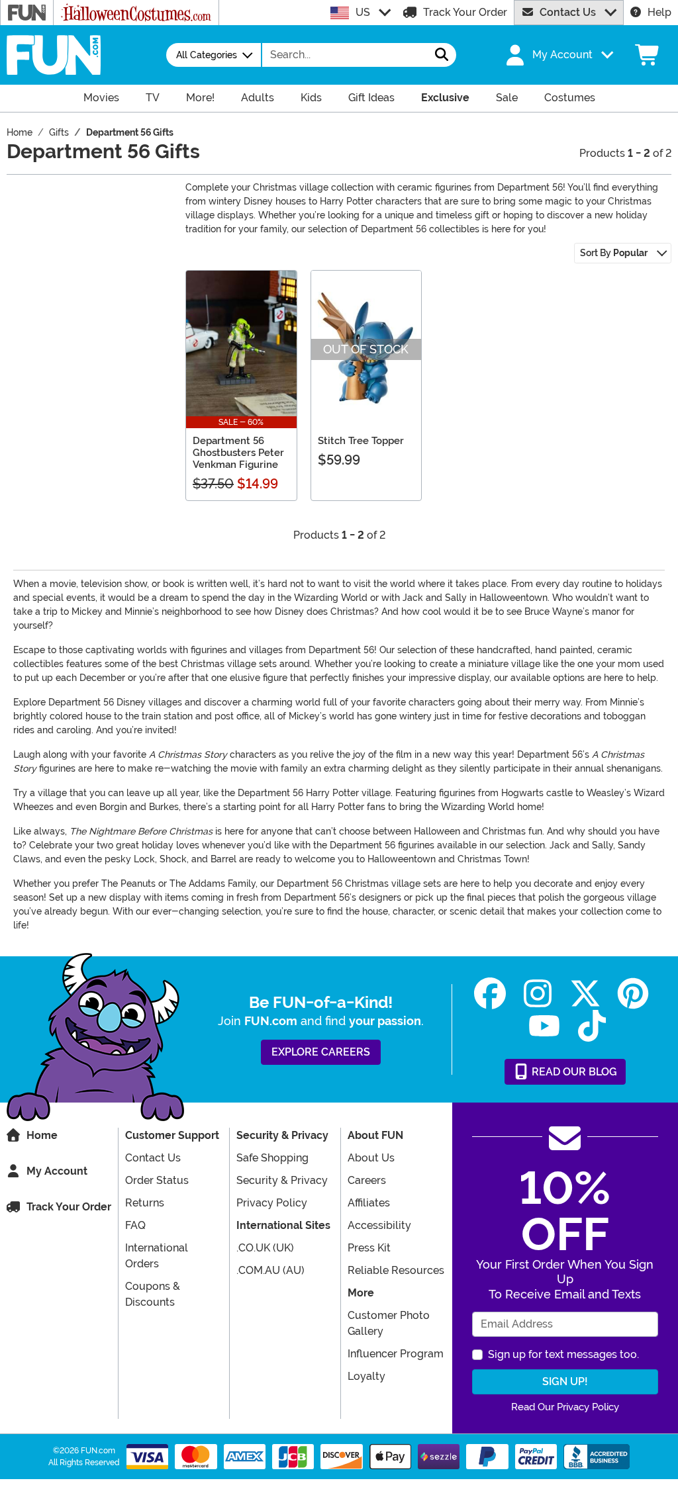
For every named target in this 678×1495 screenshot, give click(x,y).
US (363, 12)
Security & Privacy (282, 1180)
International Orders (156, 1256)
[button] (558, 55)
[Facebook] (490, 993)
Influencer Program (396, 1353)
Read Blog (573, 1071)
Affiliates (369, 1203)
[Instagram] (538, 993)
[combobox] (345, 55)
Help (659, 12)
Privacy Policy (271, 1203)
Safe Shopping (272, 1158)
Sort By (614, 253)
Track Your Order (465, 12)
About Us (371, 1158)
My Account (56, 1171)
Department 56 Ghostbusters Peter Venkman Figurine (238, 453)
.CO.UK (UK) (265, 1248)
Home (42, 1135)
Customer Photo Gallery (389, 1323)
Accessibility (379, 1225)
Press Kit (369, 1248)
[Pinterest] (633, 993)
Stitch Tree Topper (361, 441)
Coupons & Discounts (152, 1294)
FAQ (135, 1225)
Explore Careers (320, 1052)
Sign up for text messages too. (563, 1354)
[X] (585, 993)
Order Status (157, 1180)
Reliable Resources (396, 1270)
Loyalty (366, 1376)
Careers (367, 1180)
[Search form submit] (441, 55)
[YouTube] (544, 1026)
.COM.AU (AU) (270, 1270)
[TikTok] (592, 1026)
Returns (144, 1203)
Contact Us (568, 12)
